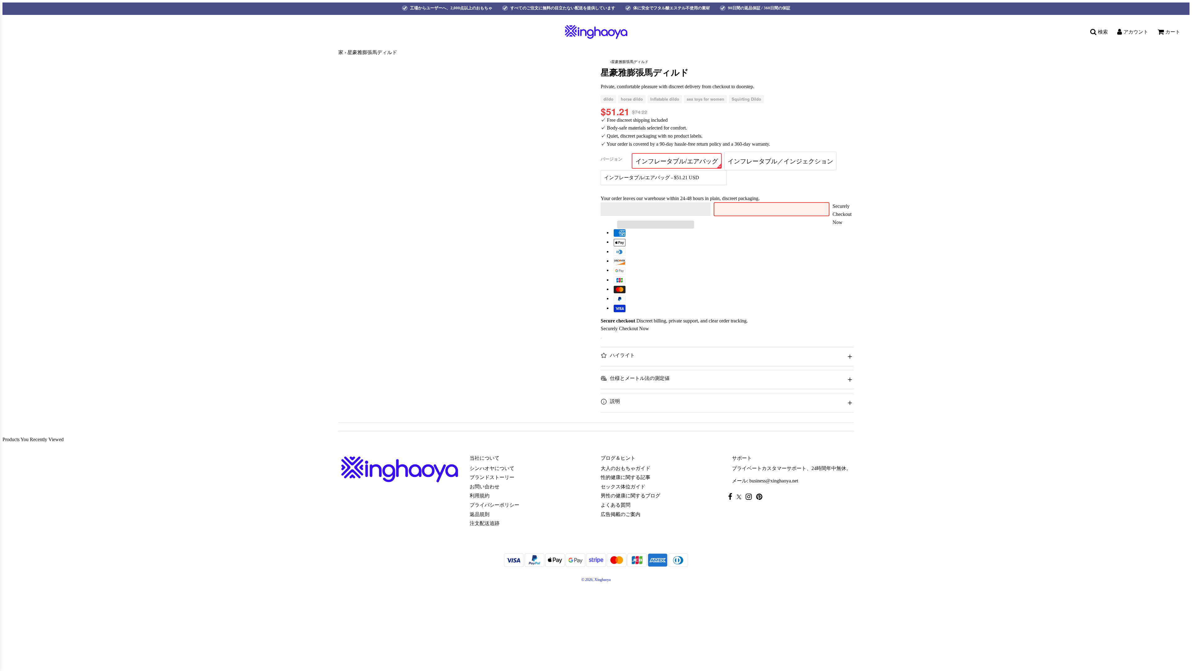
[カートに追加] (601, 338)
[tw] (740, 497)
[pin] (760, 497)
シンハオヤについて (492, 468)
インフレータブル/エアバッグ (676, 160)
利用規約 (480, 495)
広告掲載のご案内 (620, 514)
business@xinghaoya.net (773, 480)
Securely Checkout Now (842, 214)
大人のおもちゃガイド (625, 468)
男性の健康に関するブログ (630, 495)
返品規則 (480, 514)
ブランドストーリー (492, 477)
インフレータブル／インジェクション (780, 160)
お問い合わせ (484, 486)
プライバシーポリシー (494, 505)
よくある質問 (615, 505)
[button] (656, 209)
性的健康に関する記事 (625, 477)
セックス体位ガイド (623, 486)
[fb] (731, 497)
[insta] (750, 497)
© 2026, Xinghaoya (596, 579)
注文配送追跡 (484, 523)
